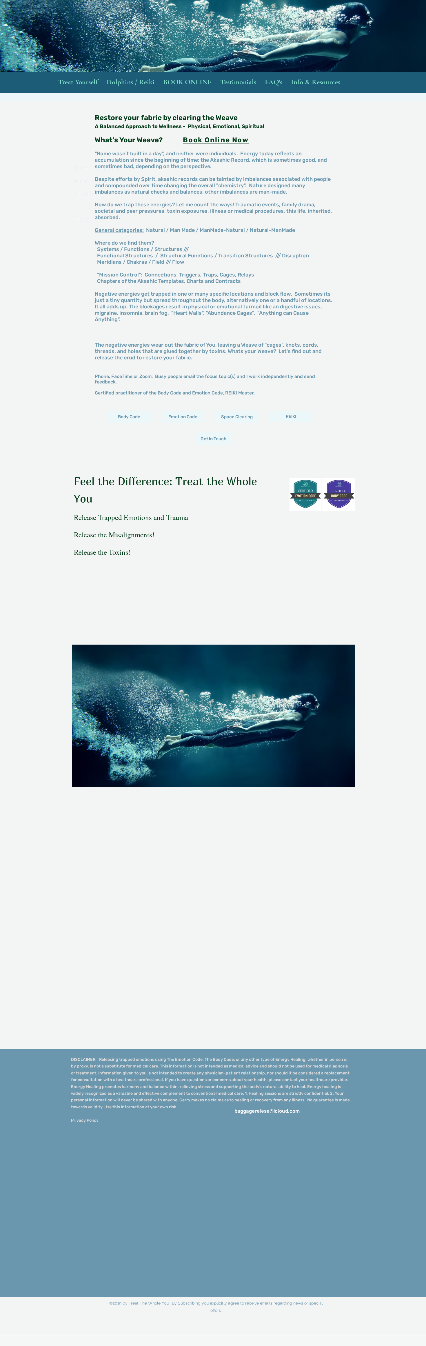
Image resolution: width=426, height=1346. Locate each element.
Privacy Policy (85, 1120)
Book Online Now (216, 140)
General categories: (119, 230)
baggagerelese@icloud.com (267, 1111)
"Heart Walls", (188, 313)
